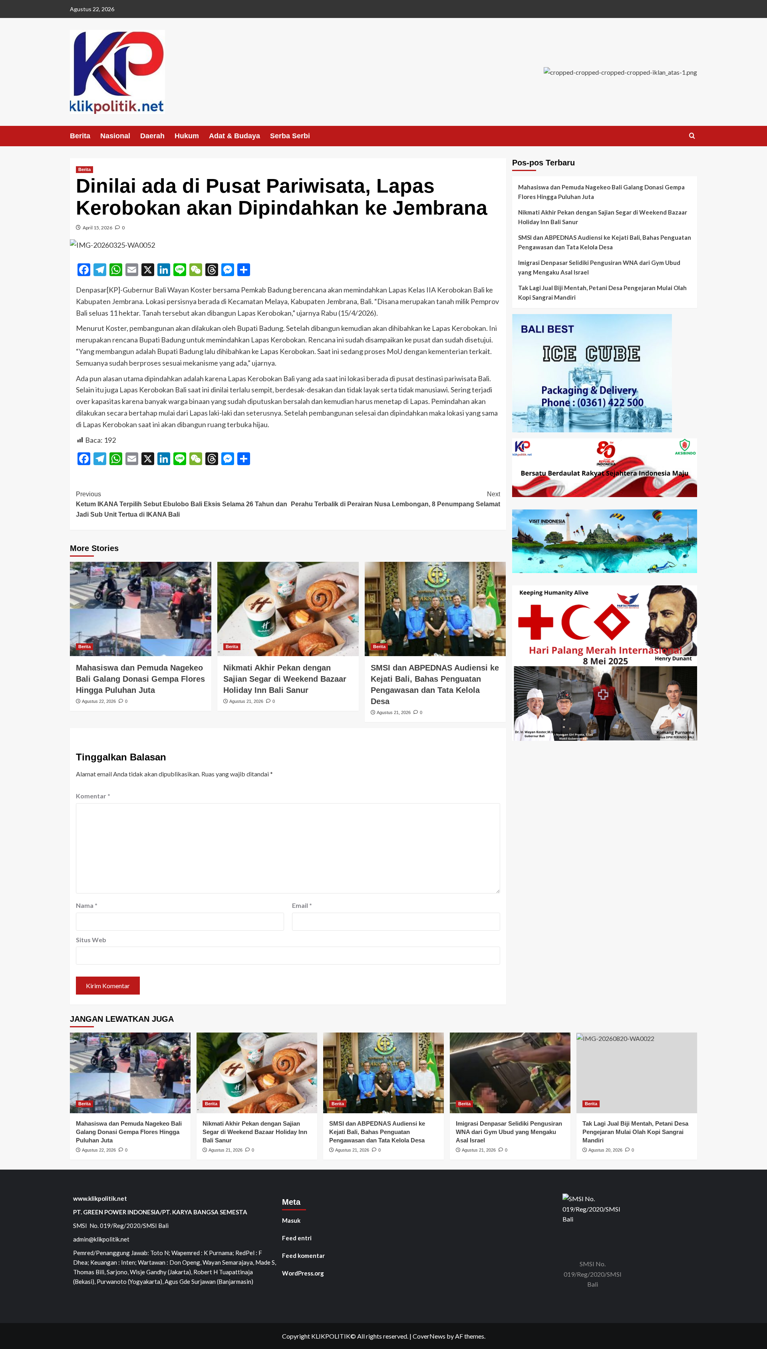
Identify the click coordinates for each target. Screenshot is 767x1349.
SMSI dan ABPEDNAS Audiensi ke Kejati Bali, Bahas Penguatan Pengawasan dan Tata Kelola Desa (604, 242)
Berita (80, 136)
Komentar (93, 796)
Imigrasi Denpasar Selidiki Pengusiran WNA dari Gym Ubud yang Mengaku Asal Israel (599, 267)
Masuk (291, 1220)
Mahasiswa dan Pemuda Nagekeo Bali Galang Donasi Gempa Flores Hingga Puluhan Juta (140, 678)
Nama (86, 905)
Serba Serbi (290, 136)
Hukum (187, 136)
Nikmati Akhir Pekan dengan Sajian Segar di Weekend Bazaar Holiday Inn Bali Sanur (284, 678)
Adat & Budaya (234, 136)
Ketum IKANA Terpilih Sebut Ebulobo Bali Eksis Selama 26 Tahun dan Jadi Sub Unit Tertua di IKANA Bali (181, 504)
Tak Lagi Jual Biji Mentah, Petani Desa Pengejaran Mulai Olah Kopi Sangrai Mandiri (602, 292)
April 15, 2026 (97, 228)
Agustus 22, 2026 (99, 701)
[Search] (692, 136)
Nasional (115, 136)
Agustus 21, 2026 (246, 701)
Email (302, 905)
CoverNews (429, 1336)
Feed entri (297, 1238)
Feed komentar (303, 1255)
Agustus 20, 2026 (605, 1150)
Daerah (152, 136)
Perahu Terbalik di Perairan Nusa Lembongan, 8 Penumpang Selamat (395, 499)
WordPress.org (303, 1273)
